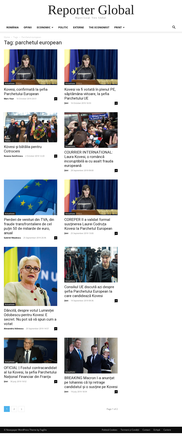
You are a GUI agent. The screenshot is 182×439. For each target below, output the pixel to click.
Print (118, 27)
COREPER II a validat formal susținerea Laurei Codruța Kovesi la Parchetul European (88, 224)
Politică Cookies (109, 429)
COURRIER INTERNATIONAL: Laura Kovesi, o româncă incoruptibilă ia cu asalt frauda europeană (88, 159)
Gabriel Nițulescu (12, 237)
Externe (78, 27)
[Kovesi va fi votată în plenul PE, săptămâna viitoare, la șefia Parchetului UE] (91, 67)
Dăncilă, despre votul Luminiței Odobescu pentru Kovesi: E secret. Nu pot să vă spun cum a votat (30, 317)
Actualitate (10, 83)
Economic (43, 27)
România (12, 27)
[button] (174, 27)
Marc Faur (9, 98)
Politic (63, 27)
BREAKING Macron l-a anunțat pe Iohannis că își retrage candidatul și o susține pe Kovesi (90, 382)
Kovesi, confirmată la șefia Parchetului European (25, 91)
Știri (66, 103)
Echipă (157, 429)
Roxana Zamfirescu (13, 156)
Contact (146, 429)
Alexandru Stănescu (13, 328)
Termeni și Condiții (130, 429)
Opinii (28, 27)
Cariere (167, 429)
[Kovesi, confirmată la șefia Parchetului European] (30, 67)
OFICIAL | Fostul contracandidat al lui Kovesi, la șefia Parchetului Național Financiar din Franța (30, 372)
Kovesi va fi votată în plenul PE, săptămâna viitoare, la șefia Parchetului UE (90, 93)
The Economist (99, 27)
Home (7, 37)
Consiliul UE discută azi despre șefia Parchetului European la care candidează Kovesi (89, 291)
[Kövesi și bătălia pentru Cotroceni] (30, 127)
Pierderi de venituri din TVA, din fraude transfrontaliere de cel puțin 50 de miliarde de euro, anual (29, 226)
